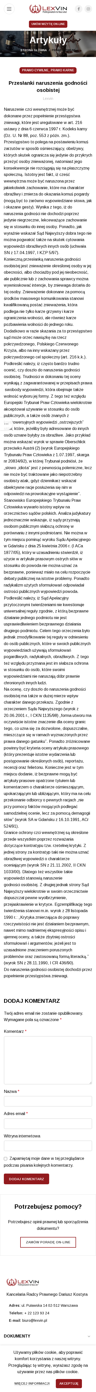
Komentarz (15, 1031)
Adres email (16, 1113)
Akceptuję (68, 1383)
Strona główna (33, 50)
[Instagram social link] (88, 9)
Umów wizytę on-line (48, 23)
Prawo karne (62, 70)
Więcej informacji (32, 1383)
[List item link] (48, 1313)
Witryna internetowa (22, 1136)
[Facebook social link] (78, 9)
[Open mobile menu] (9, 9)
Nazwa (11, 1091)
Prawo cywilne (64, 50)
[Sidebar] (6, 423)
